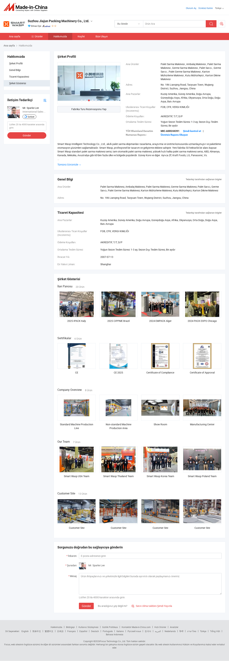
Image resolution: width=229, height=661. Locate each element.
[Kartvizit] (44, 100)
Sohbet (31, 116)
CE (76, 372)
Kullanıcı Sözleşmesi (88, 627)
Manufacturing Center (202, 424)
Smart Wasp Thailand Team (118, 476)
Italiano (120, 631)
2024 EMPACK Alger (160, 321)
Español (83, 631)
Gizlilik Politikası (110, 627)
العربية (158, 631)
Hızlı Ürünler (160, 627)
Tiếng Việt (215, 631)
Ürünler (39, 36)
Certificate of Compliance (160, 372)
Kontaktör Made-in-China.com (136, 627)
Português (108, 631)
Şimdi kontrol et (192, 131)
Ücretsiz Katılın (205, 8)
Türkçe (203, 631)
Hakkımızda (60, 36)
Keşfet (81, 36)
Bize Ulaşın (102, 36)
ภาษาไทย (191, 631)
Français (71, 631)
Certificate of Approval (202, 372)
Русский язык (134, 631)
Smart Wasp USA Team (76, 476)
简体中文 (36, 631)
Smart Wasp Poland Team (202, 476)
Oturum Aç (191, 8)
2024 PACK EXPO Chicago (202, 321)
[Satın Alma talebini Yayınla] (221, 23)
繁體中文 (49, 631)
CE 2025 (118, 372)
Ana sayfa (14, 36)
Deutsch (95, 631)
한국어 (148, 631)
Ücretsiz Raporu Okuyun (174, 134)
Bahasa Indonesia (114, 634)
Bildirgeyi (70, 627)
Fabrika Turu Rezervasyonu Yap (88, 109)
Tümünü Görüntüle (68, 164)
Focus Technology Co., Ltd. (113, 641)
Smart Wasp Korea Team (160, 476)
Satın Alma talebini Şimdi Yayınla (151, 606)
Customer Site (76, 527)
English (25, 631)
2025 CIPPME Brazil (118, 321)
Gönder (27, 135)
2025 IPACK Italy (76, 321)
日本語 (60, 631)
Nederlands (170, 631)
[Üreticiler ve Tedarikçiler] (27, 7)
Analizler (174, 627)
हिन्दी (181, 631)
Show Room (160, 424)
